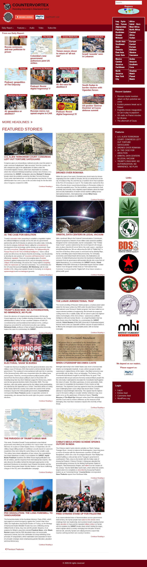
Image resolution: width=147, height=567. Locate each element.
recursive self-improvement (34, 256)
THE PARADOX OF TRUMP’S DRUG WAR (25, 438)
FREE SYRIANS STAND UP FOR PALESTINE (78, 514)
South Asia (120, 41)
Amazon (133, 62)
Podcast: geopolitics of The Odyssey (15, 83)
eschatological (23, 271)
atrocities (63, 524)
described (81, 470)
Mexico (119, 59)
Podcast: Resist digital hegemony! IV (66, 112)
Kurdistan (120, 32)
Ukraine (132, 52)
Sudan (132, 38)
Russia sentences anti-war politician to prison (15, 49)
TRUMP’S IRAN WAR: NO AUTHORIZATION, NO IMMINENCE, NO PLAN (26, 311)
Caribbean (120, 67)
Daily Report (7, 28)
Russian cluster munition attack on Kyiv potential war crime (129, 99)
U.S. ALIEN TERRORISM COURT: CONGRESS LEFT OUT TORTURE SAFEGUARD (27, 158)
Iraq (117, 21)
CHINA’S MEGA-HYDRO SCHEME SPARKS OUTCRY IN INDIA (78, 443)
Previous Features (15, 549)
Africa (132, 21)
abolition (7, 269)
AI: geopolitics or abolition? (13, 112)
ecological (47, 269)
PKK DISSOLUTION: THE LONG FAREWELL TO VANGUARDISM (28, 514)
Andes (132, 59)
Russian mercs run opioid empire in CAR (41, 112)
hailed (87, 465)
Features (21, 28)
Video (41, 28)
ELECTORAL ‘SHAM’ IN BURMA (20, 363)
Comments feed (124, 396)
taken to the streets (88, 520)
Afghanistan (121, 27)
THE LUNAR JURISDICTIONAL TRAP (75, 301)
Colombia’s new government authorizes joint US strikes (40, 59)
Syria (123, 21)
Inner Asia (120, 55)
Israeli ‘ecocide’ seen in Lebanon (92, 55)
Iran (117, 24)
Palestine (120, 30)
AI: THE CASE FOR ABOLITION (20, 234)
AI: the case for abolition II (63, 85)
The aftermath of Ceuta (127, 121)
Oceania (119, 50)
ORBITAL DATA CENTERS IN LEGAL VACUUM (79, 234)
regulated (15, 258)
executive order (15, 238)
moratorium (42, 245)
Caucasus (133, 55)
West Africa (134, 27)
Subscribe (52, 28)
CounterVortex (30, 5)
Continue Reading (46, 186)
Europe (132, 41)
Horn (138, 24)
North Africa (134, 30)
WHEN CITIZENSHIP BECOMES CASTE (76, 363)
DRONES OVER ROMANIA (69, 172)
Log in (119, 390)
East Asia (120, 52)
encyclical (14, 249)
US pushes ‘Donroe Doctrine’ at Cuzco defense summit (92, 108)
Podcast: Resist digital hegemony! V (40, 87)
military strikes (90, 524)
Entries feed (122, 393)
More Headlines (16, 122)
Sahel (131, 24)
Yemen (124, 24)
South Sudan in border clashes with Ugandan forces (92, 87)
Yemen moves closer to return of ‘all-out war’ (66, 53)
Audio (32, 28)
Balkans (132, 50)
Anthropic (21, 245)
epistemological (9, 271)
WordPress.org (123, 398)
